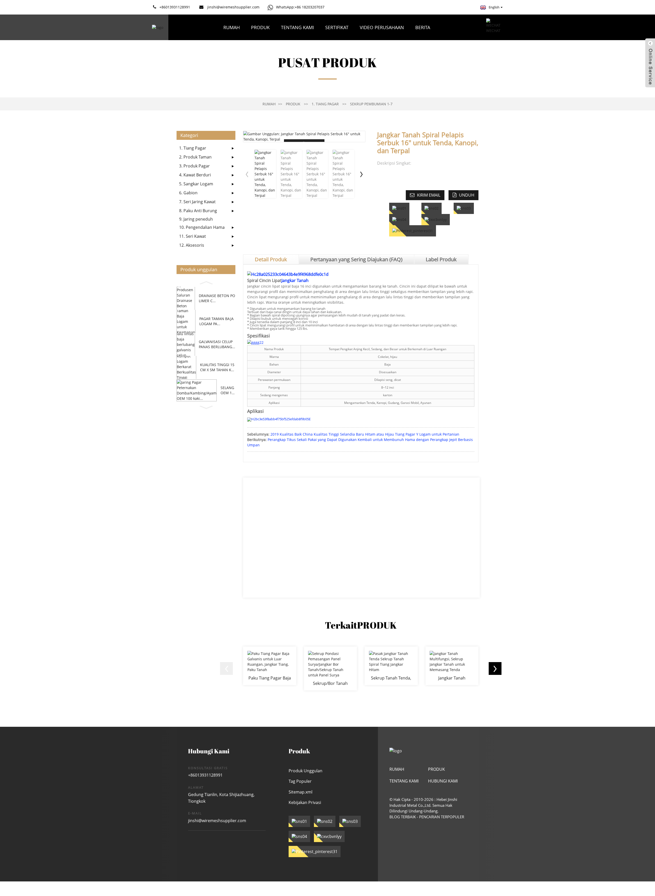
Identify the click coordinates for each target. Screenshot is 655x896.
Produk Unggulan (305, 771)
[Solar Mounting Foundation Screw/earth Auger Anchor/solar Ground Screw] (330, 668)
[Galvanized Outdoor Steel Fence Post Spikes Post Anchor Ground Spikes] (269, 666)
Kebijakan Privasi (305, 802)
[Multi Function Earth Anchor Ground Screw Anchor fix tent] (452, 666)
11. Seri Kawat (192, 236)
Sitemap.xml (300, 792)
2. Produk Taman (195, 157)
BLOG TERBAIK (402, 816)
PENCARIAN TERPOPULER (441, 816)
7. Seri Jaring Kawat (197, 202)
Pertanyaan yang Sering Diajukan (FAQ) (304, 53)
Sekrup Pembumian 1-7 (371, 103)
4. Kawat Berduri (195, 175)
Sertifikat (336, 27)
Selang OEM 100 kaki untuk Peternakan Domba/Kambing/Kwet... (228, 390)
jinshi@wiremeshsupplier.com (217, 820)
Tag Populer (300, 781)
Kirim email (428, 195)
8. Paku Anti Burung (198, 210)
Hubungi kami (380, 53)
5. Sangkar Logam (196, 184)
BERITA (422, 27)
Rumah (231, 27)
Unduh (466, 195)
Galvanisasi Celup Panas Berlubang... (217, 344)
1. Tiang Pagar (325, 103)
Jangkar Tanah (295, 280)
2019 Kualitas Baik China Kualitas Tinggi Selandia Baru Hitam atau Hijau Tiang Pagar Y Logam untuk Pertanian (364, 434)
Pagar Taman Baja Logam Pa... (216, 321)
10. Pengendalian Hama (202, 227)
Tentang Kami (297, 27)
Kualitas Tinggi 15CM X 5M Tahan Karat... (217, 367)
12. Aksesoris (191, 245)
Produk (260, 27)
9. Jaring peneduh (196, 219)
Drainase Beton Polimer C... (217, 298)
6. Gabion (188, 193)
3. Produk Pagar (194, 166)
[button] (206, 282)
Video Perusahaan (382, 27)
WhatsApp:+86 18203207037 (300, 7)
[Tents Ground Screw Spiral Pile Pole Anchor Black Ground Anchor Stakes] (391, 666)
